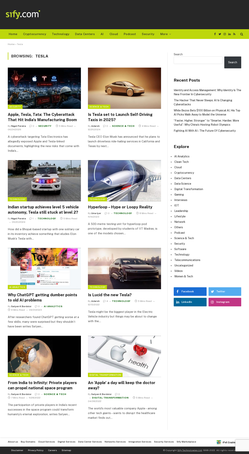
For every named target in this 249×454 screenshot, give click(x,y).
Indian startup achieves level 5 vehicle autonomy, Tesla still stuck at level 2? (43, 210)
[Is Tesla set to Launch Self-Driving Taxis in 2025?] (124, 88)
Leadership (181, 210)
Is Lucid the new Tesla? (110, 295)
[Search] (241, 34)
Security (148, 34)
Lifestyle (180, 216)
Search (178, 54)
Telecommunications (187, 260)
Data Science (182, 183)
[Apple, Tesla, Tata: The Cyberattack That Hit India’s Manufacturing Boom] (44, 88)
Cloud (114, 34)
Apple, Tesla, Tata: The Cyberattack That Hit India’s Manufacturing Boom (42, 117)
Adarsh (95, 126)
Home (13, 34)
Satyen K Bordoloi (21, 306)
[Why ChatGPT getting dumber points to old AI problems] (44, 268)
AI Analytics (17, 287)
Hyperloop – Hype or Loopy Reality (120, 207)
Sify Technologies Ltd (189, 450)
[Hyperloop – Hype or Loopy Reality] (124, 180)
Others (178, 227)
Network (179, 221)
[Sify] (23, 14)
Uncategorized (183, 265)
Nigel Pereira (18, 126)
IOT (176, 205)
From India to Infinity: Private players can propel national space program (42, 385)
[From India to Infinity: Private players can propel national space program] (44, 356)
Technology (60, 34)
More (164, 34)
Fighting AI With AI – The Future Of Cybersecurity (205, 130)
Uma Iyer (96, 213)
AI (102, 34)
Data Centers (85, 34)
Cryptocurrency (34, 34)
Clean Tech (181, 161)
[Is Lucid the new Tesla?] (124, 268)
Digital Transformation (105, 375)
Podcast (130, 34)
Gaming (179, 194)
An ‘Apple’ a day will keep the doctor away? (121, 385)
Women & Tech (183, 276)
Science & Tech (99, 107)
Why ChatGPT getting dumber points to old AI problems (42, 297)
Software (180, 249)
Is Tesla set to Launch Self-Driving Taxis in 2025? (120, 117)
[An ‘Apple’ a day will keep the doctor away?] (124, 356)
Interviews (180, 200)
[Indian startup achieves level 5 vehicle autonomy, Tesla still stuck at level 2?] (44, 180)
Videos (178, 270)
